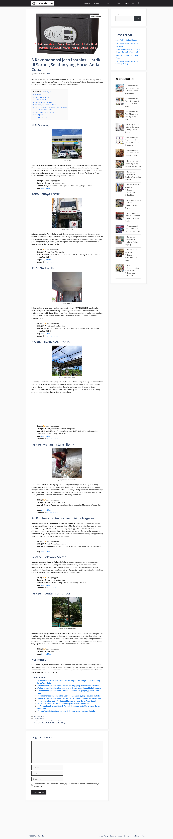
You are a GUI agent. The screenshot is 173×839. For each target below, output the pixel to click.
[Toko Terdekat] (42, 3)
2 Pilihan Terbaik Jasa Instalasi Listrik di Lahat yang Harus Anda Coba (66, 711)
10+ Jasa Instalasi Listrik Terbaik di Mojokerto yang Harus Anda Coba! (66, 701)
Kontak (118, 3)
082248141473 (52, 336)
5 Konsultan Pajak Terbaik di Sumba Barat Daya (50, 723)
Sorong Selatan (39, 719)
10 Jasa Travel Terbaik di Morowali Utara (47, 721)
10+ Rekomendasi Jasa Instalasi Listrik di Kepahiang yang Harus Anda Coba (68, 696)
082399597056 (52, 512)
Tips (143, 836)
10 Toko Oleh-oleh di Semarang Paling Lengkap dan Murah (133, 163)
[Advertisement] (67, 410)
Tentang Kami (129, 3)
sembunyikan (47, 92)
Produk (96, 3)
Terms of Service (116, 836)
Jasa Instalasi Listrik (40, 716)
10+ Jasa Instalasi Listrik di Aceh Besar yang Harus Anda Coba (63, 703)
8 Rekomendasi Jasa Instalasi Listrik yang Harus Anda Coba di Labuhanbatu (69, 688)
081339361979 (52, 439)
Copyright (127, 836)
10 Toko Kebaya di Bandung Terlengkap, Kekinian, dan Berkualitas (132, 190)
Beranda (87, 3)
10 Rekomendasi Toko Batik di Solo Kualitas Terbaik (132, 153)
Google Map (46, 188)
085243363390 (52, 262)
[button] (139, 3)
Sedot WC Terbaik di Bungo (126, 40)
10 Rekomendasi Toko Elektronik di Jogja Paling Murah (132, 228)
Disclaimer (136, 836)
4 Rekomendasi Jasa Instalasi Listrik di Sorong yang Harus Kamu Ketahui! (68, 685)
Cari (117, 15)
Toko (107, 3)
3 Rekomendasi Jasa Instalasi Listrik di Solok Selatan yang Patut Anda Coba (69, 698)
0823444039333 (52, 588)
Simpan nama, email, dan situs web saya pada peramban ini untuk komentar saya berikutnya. (66, 784)
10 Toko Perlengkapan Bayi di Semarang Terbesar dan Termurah (132, 270)
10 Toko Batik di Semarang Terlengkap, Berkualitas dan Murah (131, 255)
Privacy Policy (103, 836)
